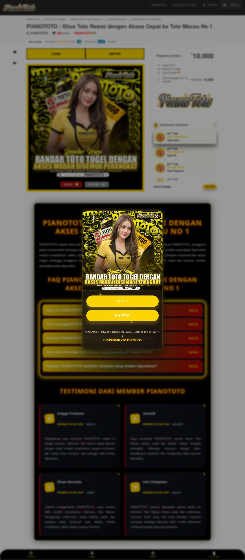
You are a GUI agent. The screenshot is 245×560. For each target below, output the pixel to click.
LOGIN (122, 301)
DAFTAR (122, 315)
